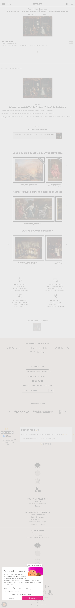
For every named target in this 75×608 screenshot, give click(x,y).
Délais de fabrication (37, 519)
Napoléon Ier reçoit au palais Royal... (28, 263)
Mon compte (37, 535)
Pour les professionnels (37, 503)
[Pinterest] (39, 381)
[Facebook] (33, 381)
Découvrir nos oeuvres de (35, 135)
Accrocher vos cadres (37, 524)
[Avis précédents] (18, 434)
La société (37, 501)
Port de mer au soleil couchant (29, 185)
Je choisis (12, 598)
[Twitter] (41, 381)
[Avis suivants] (73, 434)
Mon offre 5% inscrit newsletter (37, 537)
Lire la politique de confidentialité (12, 591)
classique (31, 113)
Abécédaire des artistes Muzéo (37, 343)
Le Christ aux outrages (55, 185)
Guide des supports (37, 514)
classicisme (51, 113)
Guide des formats (37, 517)
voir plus (64, 434)
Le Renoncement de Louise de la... (33, 224)
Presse (37, 506)
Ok (51, 390)
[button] (4, 604)
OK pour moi (33, 598)
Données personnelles (38, 605)
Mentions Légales (38, 600)
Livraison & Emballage (37, 522)
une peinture (16, 113)
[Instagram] (36, 381)
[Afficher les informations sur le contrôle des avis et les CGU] (15, 439)
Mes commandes (37, 533)
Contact (38, 602)
